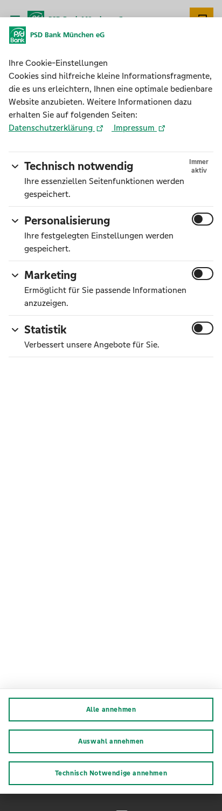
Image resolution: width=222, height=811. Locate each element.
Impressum (134, 127)
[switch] (202, 219)
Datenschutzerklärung (52, 127)
